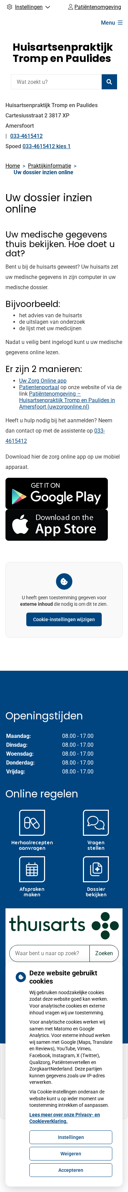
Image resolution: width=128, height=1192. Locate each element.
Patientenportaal (39, 387)
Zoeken (104, 953)
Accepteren (70, 1170)
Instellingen (71, 1137)
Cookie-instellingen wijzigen (64, 619)
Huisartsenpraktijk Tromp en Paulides (63, 53)
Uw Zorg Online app (43, 380)
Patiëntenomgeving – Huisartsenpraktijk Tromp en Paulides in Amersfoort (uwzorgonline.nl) (67, 400)
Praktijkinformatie (49, 166)
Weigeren (70, 1153)
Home (12, 166)
